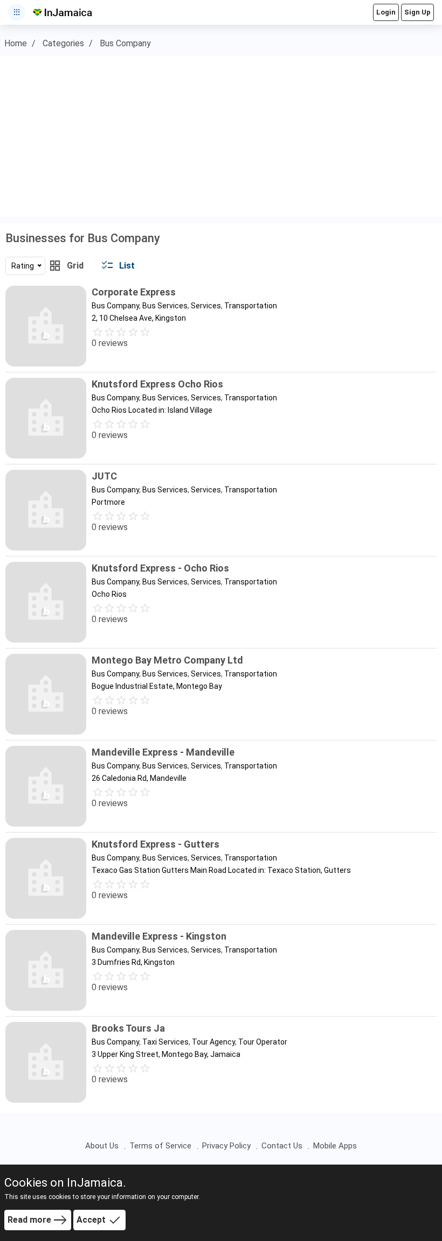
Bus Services (165, 305)
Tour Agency (213, 1042)
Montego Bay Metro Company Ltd (167, 660)
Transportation (250, 305)
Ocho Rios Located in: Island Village (152, 410)
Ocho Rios (109, 594)
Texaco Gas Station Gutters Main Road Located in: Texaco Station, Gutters (221, 870)
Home (15, 43)
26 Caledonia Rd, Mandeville (139, 778)
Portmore (108, 502)
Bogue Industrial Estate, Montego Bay (157, 686)
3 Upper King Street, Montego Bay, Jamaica (166, 1054)
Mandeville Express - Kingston (159, 936)
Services (206, 305)
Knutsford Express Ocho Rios (157, 384)
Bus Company (125, 43)
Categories (63, 43)
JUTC (104, 476)
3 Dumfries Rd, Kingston (133, 962)
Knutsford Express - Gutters (155, 844)
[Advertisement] (221, 136)
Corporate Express (134, 292)
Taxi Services (165, 1042)
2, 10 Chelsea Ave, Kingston (139, 318)
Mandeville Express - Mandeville (163, 752)
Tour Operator (262, 1042)
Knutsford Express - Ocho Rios (160, 568)
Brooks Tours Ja (128, 1028)
